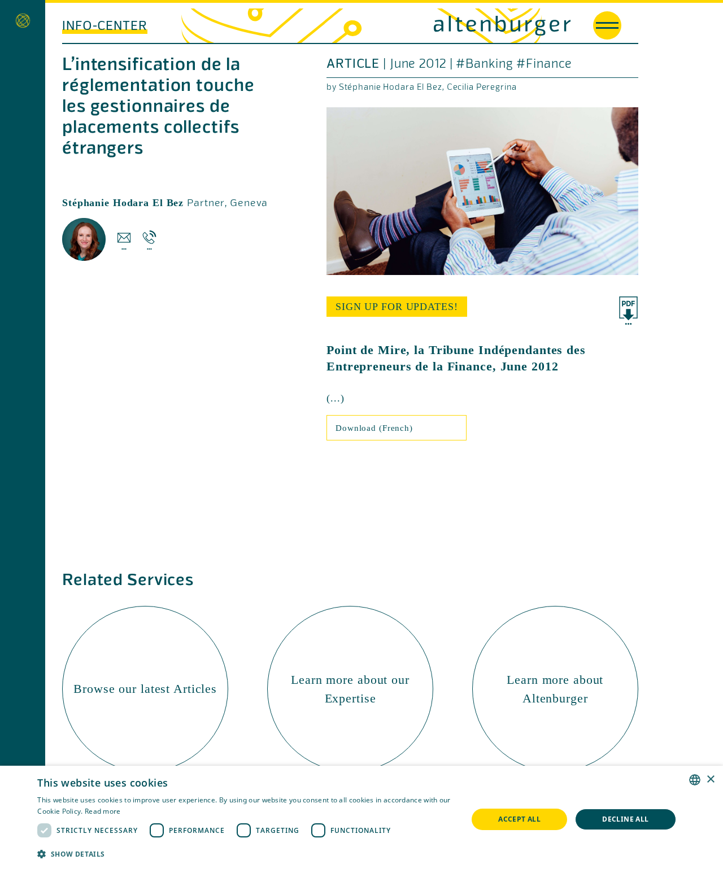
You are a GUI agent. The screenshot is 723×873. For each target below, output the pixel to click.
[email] (124, 240)
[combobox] (694, 779)
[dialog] (361, 819)
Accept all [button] (519, 819)
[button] (246, 854)
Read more (103, 811)
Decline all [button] (625, 819)
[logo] (466, 26)
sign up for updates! (397, 306)
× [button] (710, 779)
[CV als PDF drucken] (628, 310)
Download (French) (374, 428)
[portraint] (84, 239)
